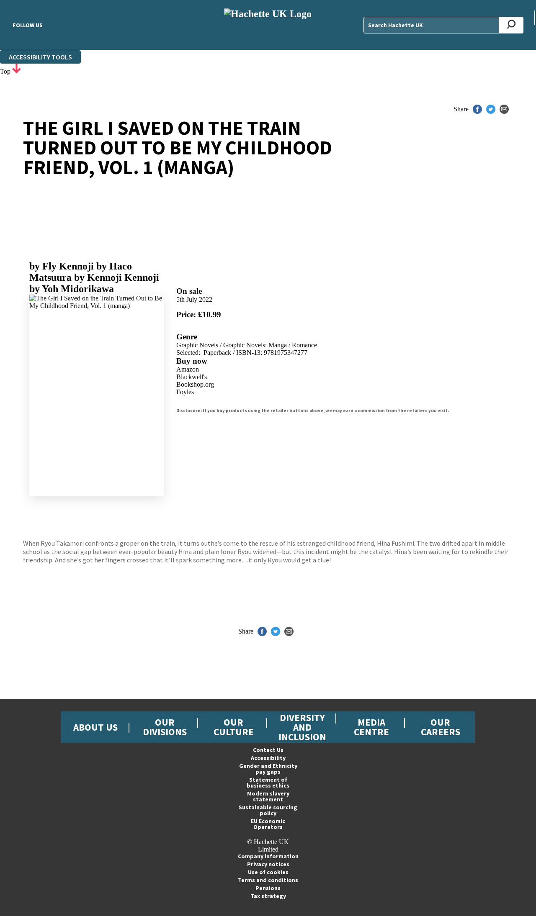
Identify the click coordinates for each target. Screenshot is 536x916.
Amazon (187, 369)
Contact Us (268, 750)
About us (95, 727)
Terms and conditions (268, 880)
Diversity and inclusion (302, 727)
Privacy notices (268, 864)
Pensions (268, 888)
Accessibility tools (40, 57)
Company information (268, 856)
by (61, 266)
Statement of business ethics (268, 782)
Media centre (371, 726)
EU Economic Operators (268, 824)
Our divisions (165, 726)
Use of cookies (268, 872)
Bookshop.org (195, 384)
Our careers (440, 726)
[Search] (511, 25)
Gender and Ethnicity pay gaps (268, 768)
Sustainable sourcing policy (268, 810)
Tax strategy (268, 896)
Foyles (185, 391)
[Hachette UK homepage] (268, 24)
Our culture (234, 726)
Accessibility (268, 758)
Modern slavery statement (268, 796)
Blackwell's (191, 376)
